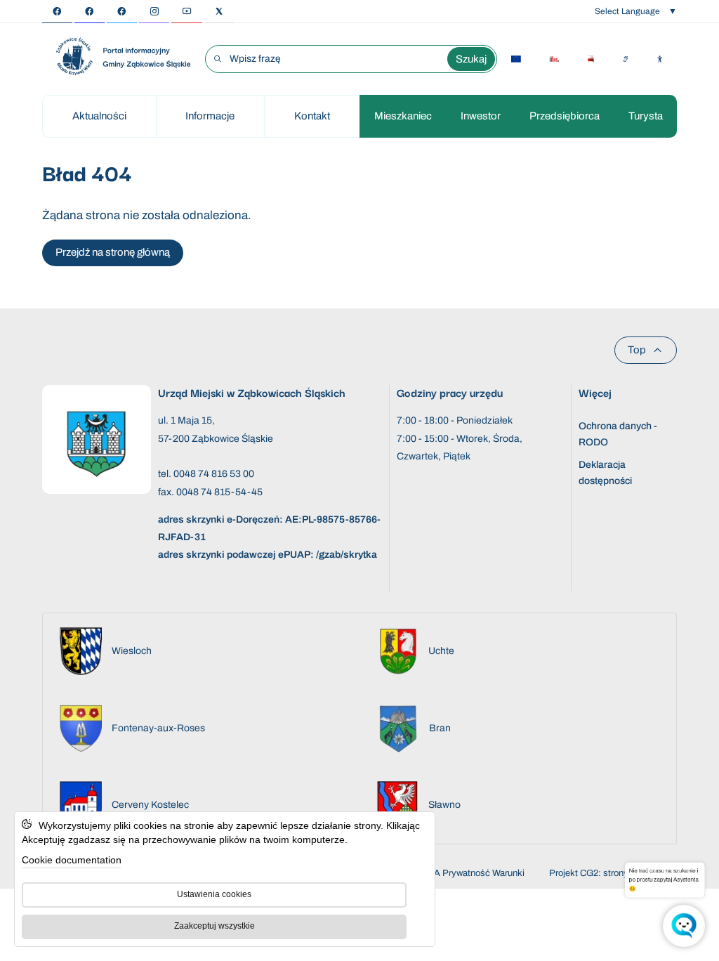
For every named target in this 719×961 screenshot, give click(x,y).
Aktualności (99, 116)
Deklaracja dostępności (605, 472)
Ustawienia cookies (214, 894)
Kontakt (312, 116)
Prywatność (466, 873)
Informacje (210, 116)
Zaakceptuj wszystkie (214, 926)
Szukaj (471, 59)
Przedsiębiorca (564, 116)
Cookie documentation (71, 859)
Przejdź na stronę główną (112, 252)
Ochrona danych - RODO (618, 434)
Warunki (508, 873)
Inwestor (481, 116)
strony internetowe (640, 873)
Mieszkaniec (403, 116)
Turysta (645, 116)
